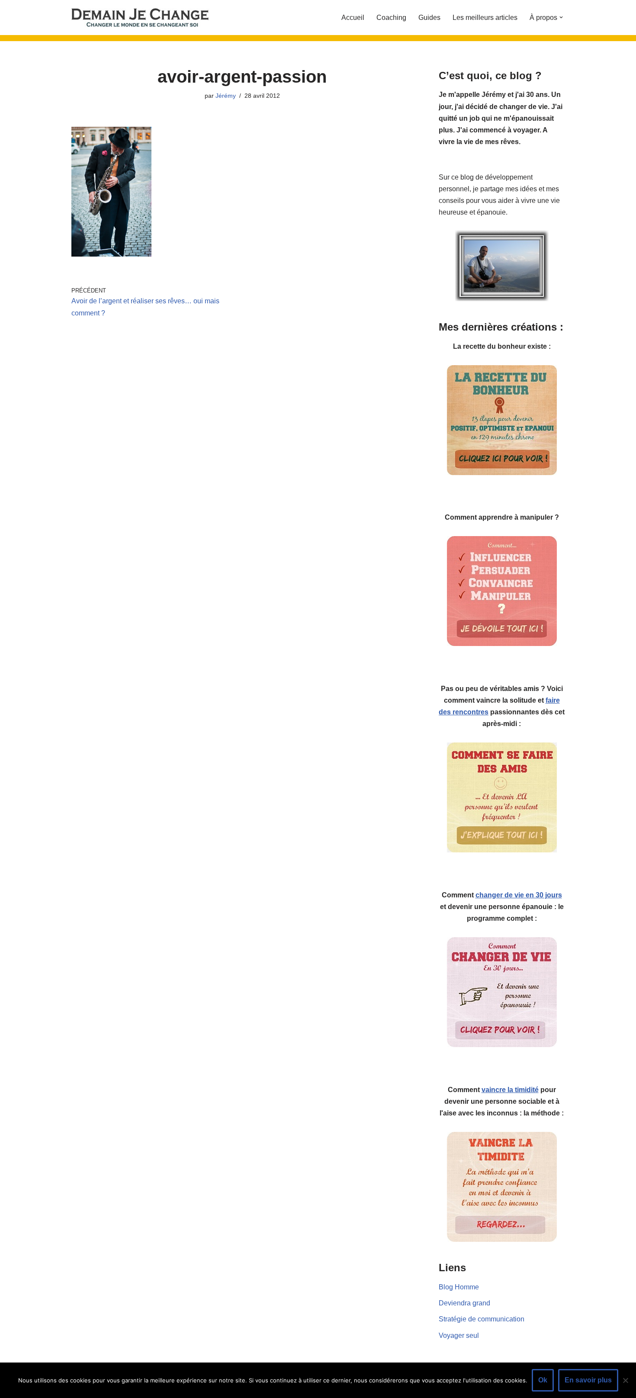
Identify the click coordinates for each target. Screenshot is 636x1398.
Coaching (391, 17)
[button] (561, 17)
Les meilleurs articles (485, 17)
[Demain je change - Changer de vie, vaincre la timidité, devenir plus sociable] (147, 17)
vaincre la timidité (510, 1089)
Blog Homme (459, 1287)
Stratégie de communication (481, 1319)
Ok (542, 1380)
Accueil (352, 17)
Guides (429, 17)
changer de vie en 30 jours (518, 895)
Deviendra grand (464, 1303)
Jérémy (225, 95)
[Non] (625, 1380)
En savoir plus (588, 1380)
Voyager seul (459, 1335)
